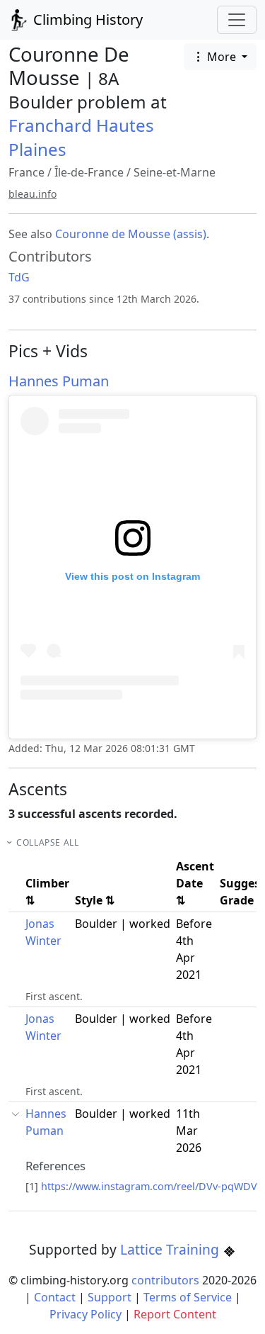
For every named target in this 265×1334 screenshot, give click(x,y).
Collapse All (47, 842)
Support (109, 1297)
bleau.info (32, 194)
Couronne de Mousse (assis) (130, 234)
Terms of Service (187, 1297)
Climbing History (86, 19)
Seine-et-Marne (175, 172)
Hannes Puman (58, 381)
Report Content (175, 1314)
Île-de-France (89, 172)
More (221, 57)
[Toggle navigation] (237, 20)
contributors (165, 1280)
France (26, 172)
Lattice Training (171, 1249)
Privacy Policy (85, 1314)
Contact (55, 1297)
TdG (19, 277)
